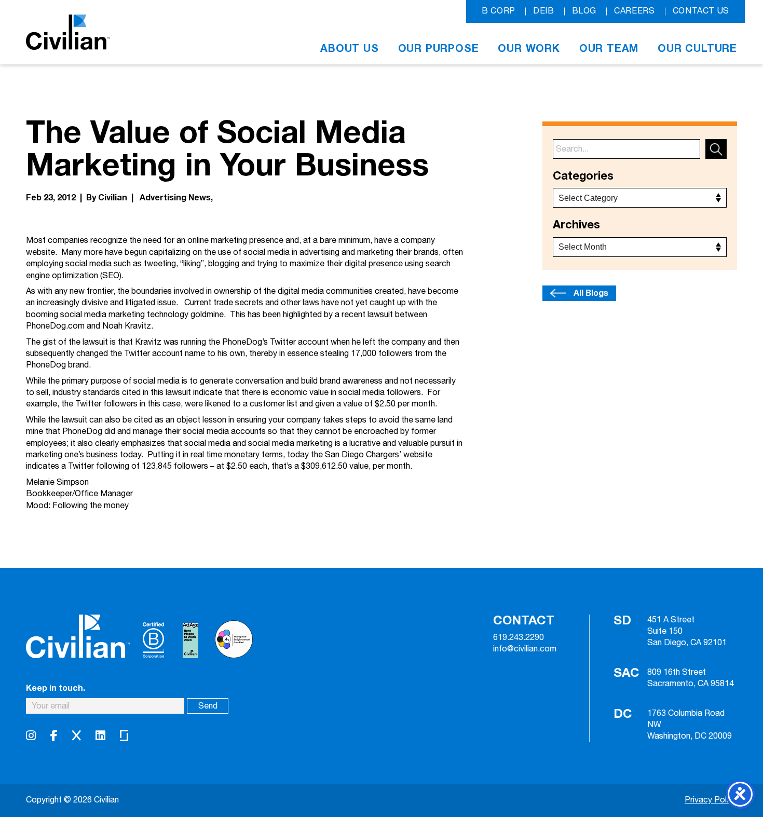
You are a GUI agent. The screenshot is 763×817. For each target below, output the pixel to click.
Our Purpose (438, 48)
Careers (634, 11)
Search (716, 149)
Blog (584, 11)
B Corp (498, 11)
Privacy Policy (711, 800)
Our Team (608, 48)
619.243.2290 (518, 638)
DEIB (543, 11)
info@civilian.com (524, 649)
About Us (349, 48)
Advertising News (175, 197)
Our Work (529, 48)
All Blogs (591, 293)
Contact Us (701, 11)
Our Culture (697, 48)
